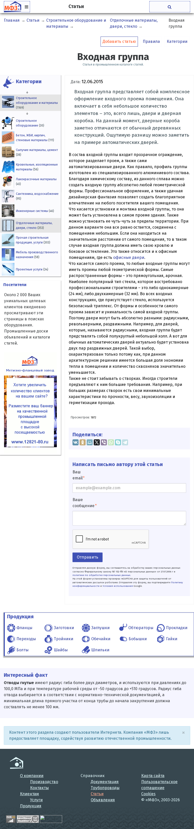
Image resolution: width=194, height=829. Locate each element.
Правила (151, 41)
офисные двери (128, 257)
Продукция (30, 806)
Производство (44, 781)
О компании (31, 775)
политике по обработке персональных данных (101, 575)
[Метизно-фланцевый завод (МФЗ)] (16, 763)
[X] (97, 442)
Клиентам (29, 793)
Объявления (103, 799)
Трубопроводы (105, 787)
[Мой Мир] (90, 442)
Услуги (36, 799)
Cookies (148, 793)
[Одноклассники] (83, 442)
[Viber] (104, 442)
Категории (177, 41)
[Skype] (118, 442)
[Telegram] (125, 442)
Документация (105, 781)
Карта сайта (152, 775)
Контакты (39, 787)
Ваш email (77, 475)
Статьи (97, 793)
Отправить (87, 557)
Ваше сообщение (83, 502)
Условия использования (118, 586)
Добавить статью (119, 41)
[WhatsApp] (111, 442)
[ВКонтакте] (75, 442)
